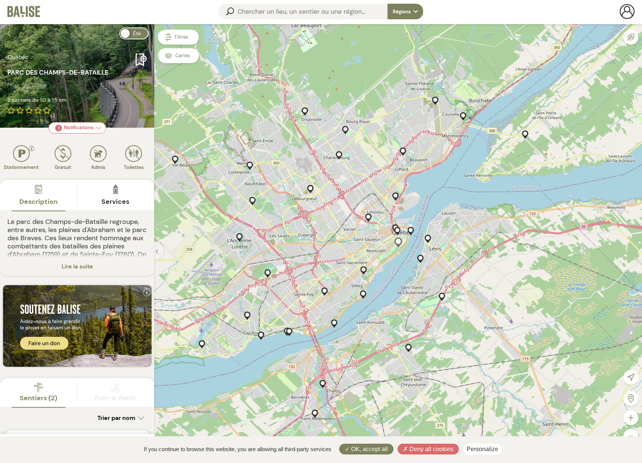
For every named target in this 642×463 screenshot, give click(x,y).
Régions (402, 12)
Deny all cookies (430, 449)
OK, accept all (369, 449)
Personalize (482, 449)
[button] (398, 242)
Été (137, 33)
